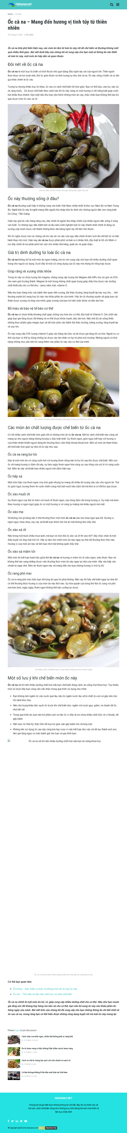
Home (10, 14)
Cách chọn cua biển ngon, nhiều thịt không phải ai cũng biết (47, 1036)
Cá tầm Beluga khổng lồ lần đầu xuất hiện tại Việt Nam (44, 1072)
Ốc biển (18, 14)
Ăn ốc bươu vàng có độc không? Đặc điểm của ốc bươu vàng (47, 1048)
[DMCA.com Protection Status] (48, 1128)
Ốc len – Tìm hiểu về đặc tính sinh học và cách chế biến (42, 994)
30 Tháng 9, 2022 (15, 35)
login (17, 1030)
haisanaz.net (32, 1128)
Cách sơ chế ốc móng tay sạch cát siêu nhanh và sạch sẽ (46, 1060)
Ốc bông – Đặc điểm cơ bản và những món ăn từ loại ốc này (45, 988)
